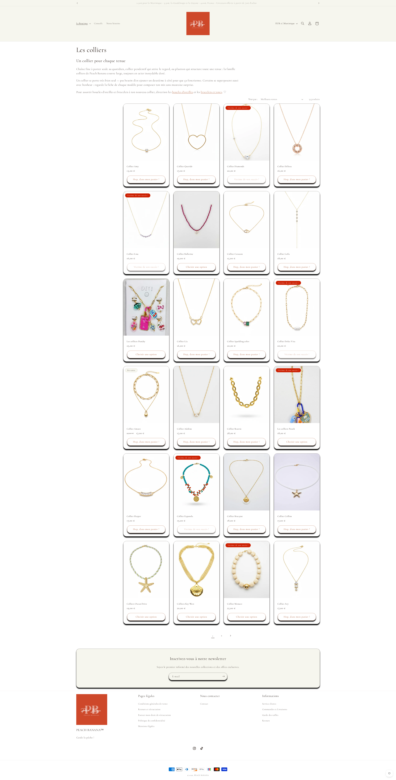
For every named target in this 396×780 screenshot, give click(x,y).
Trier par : (253, 99)
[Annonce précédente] (77, 3)
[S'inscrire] (223, 676)
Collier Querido (184, 166)
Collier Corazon (235, 254)
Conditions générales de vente (153, 703)
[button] (83, 23)
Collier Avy (282, 603)
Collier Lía (182, 341)
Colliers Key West (185, 603)
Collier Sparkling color (238, 341)
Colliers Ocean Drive (137, 603)
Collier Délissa (284, 166)
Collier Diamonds (235, 166)
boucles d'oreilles (182, 92)
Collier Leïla (283, 254)
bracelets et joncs (211, 92)
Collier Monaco (234, 603)
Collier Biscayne (235, 516)
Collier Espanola (185, 516)
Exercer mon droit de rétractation (154, 714)
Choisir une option (196, 266)
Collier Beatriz (234, 429)
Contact (204, 703)
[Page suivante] (230, 635)
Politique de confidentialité (151, 720)
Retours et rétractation (149, 709)
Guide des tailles (270, 714)
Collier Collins (284, 516)
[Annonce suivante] (318, 3)
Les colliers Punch (286, 429)
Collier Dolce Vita (286, 341)
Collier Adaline (184, 429)
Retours (266, 720)
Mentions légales (146, 726)
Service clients (269, 703)
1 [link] (212, 635)
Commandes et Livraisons (274, 709)
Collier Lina (132, 254)
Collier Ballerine (185, 254)
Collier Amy (133, 166)
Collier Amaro (134, 429)
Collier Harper (134, 516)
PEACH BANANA (201, 775)
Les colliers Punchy (136, 341)
